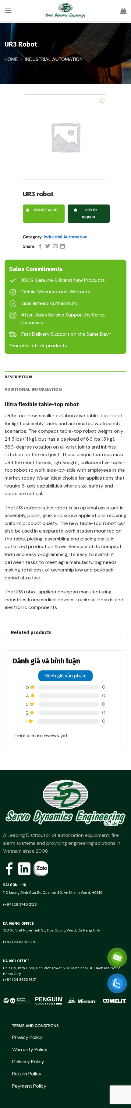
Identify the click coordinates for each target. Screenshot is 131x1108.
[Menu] (8, 10)
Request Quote (46, 210)
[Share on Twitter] (47, 246)
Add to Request (89, 213)
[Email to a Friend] (55, 246)
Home (11, 59)
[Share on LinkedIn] (62, 246)
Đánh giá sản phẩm (65, 676)
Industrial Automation (54, 59)
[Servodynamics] (65, 10)
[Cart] (123, 10)
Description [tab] (18, 376)
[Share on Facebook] (40, 246)
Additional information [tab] (33, 389)
